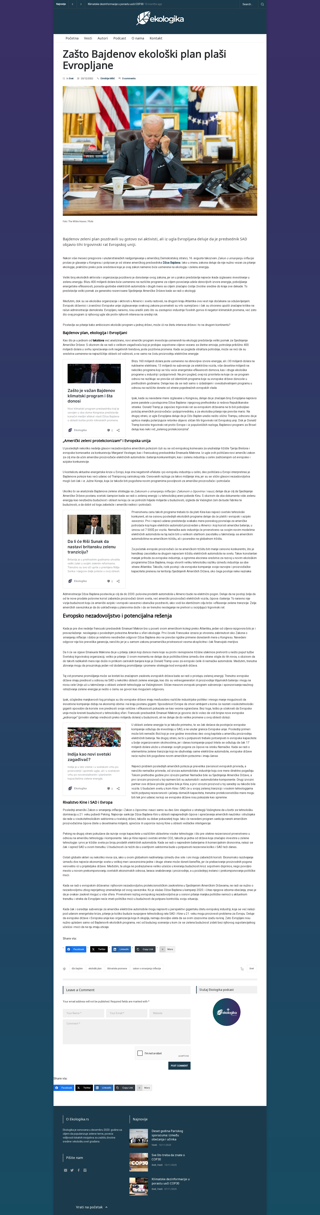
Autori (103, 38)
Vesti (88, 38)
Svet (71, 78)
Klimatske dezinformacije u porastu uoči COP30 (171, 1181)
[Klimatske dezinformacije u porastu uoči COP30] (138, 1186)
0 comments (129, 78)
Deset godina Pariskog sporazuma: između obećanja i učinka (123, 4)
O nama (138, 38)
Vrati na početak (89, 1207)
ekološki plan (95, 968)
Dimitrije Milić (108, 78)
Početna (72, 38)
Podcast (119, 38)
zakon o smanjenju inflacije (147, 968)
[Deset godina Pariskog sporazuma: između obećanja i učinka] (138, 1138)
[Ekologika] (160, 20)
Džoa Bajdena (171, 262)
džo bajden (77, 968)
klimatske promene (117, 968)
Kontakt (156, 38)
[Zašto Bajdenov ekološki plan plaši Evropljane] (160, 151)
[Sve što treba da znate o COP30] (138, 1162)
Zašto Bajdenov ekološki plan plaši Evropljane (144, 59)
